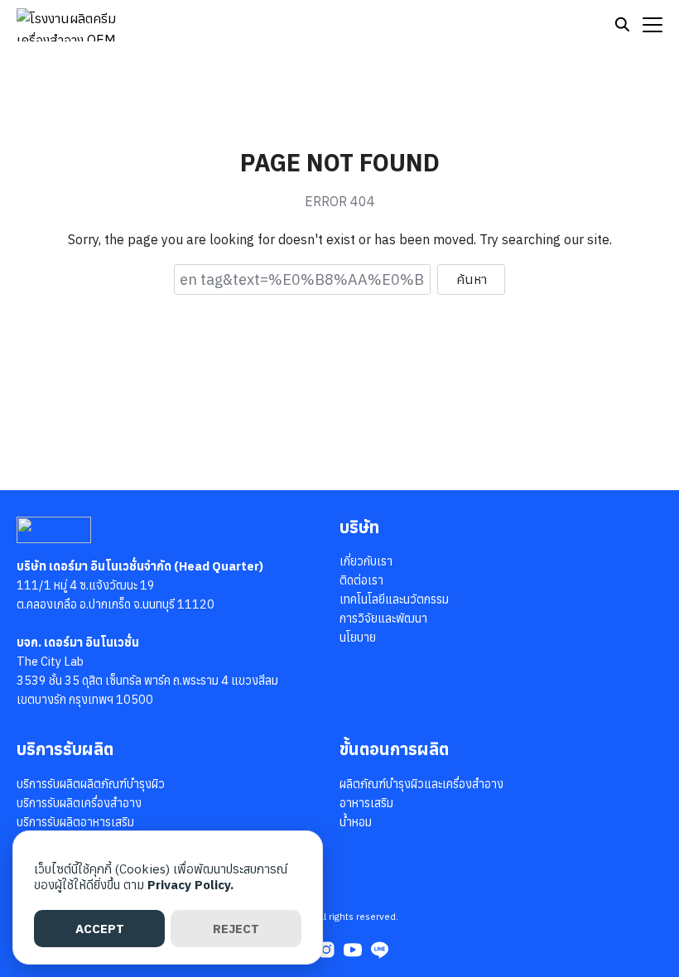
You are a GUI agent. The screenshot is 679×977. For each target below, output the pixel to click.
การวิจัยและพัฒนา (383, 618)
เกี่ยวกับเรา (366, 561)
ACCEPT (99, 928)
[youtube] (353, 950)
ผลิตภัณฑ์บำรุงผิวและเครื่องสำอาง (421, 784)
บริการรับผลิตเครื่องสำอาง (79, 803)
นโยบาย (358, 637)
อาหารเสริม (366, 803)
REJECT (236, 928)
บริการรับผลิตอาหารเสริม (75, 822)
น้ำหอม (356, 822)
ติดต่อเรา (361, 580)
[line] (379, 950)
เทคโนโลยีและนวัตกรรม (394, 599)
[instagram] (326, 950)
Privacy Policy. (190, 885)
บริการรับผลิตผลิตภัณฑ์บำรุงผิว (91, 784)
